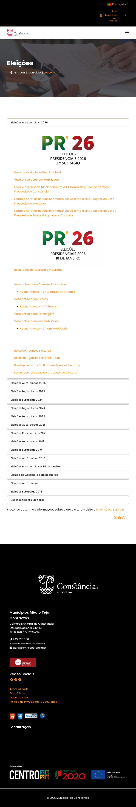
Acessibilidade (19, 689)
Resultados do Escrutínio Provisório (38, 172)
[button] (68, 122)
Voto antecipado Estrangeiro (34, 314)
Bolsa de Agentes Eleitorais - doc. (37, 358)
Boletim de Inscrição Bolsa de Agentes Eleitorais (47, 365)
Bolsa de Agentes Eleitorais (33, 351)
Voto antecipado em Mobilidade (36, 180)
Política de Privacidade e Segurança (33, 702)
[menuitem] (112, 15)
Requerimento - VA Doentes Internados (47, 292)
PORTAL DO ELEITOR (110, 510)
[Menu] (127, 32)
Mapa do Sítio (19, 697)
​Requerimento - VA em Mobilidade (44, 329)
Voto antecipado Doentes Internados (40, 284)
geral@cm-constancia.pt (29, 647)
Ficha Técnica (18, 693)
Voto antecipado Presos (31, 299)
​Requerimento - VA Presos (38, 306)
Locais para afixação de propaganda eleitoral (45, 372)
